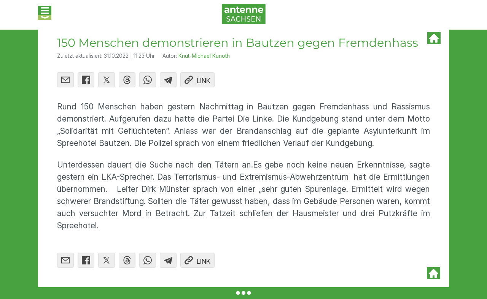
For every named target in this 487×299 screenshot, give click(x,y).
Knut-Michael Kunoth (204, 56)
